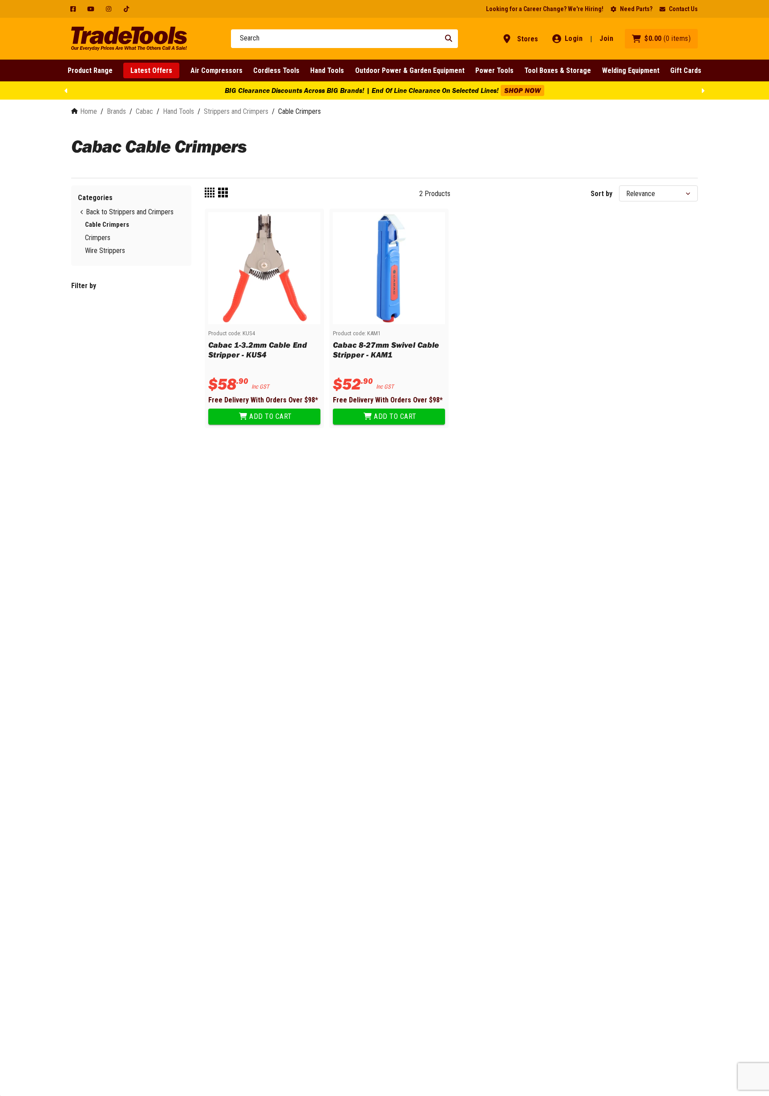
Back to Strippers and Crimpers (130, 212)
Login (574, 38)
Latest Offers (151, 70)
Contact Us (683, 8)
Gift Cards (685, 70)
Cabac (144, 111)
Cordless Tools (276, 70)
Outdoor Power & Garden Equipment (410, 70)
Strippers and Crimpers (236, 111)
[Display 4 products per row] (210, 193)
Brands (116, 111)
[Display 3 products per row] (223, 193)
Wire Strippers (105, 250)
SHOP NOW (522, 90)
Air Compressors (216, 70)
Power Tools (494, 70)
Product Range (90, 70)
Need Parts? (636, 8)
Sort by (601, 193)
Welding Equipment (631, 70)
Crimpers (97, 237)
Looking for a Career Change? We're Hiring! (544, 8)
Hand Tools (327, 70)
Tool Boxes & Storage (557, 70)
